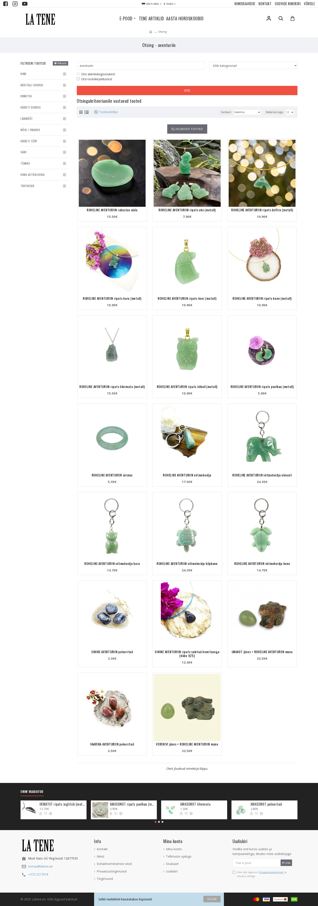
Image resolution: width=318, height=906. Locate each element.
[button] (155, 822)
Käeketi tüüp (29, 141)
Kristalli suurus (32, 85)
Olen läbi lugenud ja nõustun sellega (262, 874)
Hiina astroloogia (33, 174)
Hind (23, 74)
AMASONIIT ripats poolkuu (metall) (132, 804)
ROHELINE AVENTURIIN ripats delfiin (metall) (262, 210)
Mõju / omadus (30, 130)
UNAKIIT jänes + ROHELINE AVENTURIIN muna (262, 652)
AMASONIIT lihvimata (195, 804)
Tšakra (25, 163)
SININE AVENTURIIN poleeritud (112, 652)
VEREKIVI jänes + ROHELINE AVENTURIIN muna (187, 744)
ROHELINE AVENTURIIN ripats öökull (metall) (187, 386)
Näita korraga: (274, 112)
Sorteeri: (226, 112)
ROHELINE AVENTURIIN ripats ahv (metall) (187, 210)
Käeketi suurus (31, 107)
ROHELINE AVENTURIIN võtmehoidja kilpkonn (187, 563)
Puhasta (62, 63)
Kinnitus (26, 96)
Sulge (212, 899)
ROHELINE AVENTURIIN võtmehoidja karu (112, 563)
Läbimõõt (27, 118)
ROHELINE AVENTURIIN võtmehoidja (187, 475)
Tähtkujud (27, 186)
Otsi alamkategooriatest (98, 74)
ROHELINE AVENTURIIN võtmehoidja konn (262, 563)
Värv (24, 152)
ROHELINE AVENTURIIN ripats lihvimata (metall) (112, 386)
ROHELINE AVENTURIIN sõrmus (112, 475)
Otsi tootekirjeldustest (96, 79)
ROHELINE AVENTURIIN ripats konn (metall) (262, 298)
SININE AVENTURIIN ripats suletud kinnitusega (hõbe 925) (187, 653)
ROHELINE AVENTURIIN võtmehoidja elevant (262, 475)
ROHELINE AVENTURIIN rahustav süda (112, 210)
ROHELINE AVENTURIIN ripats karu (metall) (112, 298)
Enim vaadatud (32, 791)
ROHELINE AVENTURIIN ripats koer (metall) (187, 298)
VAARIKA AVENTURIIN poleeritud (112, 744)
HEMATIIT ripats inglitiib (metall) (62, 804)
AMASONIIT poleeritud (266, 804)
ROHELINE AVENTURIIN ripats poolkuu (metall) (262, 386)
